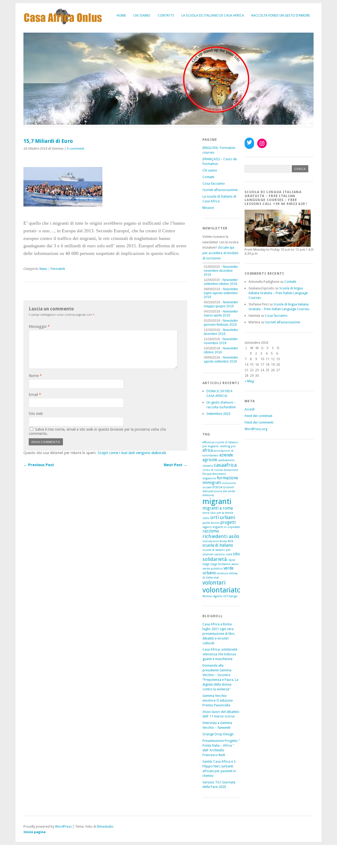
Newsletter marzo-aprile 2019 (221, 313)
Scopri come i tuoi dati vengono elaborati (132, 453)
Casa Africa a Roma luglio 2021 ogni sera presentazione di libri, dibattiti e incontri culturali (218, 633)
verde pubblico (212, 568)
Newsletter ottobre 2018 (221, 350)
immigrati (211, 482)
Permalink (58, 269)
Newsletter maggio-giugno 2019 (221, 304)
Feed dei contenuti (258, 416)
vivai (216, 577)
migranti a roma (217, 508)
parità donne (211, 523)
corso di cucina (212, 470)
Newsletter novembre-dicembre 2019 (221, 270)
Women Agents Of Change (219, 596)
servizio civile (223, 554)
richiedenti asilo (220, 536)
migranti (216, 501)
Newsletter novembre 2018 (221, 341)
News (43, 269)
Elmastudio (105, 826)
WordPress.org (256, 429)
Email (35, 395)
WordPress (63, 826)
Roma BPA (226, 541)
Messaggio (39, 326)
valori (235, 564)
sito (236, 554)
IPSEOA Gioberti (223, 487)
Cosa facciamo (213, 183)
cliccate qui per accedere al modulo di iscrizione (220, 252)
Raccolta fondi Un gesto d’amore (280, 15)
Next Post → (175, 465)
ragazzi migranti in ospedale (221, 527)
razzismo (210, 531)
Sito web (36, 413)
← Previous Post (38, 465)
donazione (231, 470)
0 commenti (75, 148)
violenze (222, 573)
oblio (206, 518)
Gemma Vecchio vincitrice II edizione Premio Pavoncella (217, 700)
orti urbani (222, 517)
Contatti (166, 15)
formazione (227, 478)
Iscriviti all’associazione (219, 190)
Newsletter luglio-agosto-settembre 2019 (221, 293)
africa (207, 450)
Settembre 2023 (218, 414)
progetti (228, 522)
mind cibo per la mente (217, 513)
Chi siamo (141, 15)
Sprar (232, 560)
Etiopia (207, 474)
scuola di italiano (217, 545)
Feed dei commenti (259, 422)
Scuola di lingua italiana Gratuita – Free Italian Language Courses (278, 293)
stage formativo (220, 564)
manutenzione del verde (218, 491)
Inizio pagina (34, 832)
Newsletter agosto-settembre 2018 (221, 359)
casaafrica (225, 465)
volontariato (221, 590)
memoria (208, 495)
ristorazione (210, 541)
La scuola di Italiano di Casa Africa (212, 15)
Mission (208, 208)
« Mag (249, 381)
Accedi (250, 409)
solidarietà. (215, 559)
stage (206, 564)
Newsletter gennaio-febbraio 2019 (221, 322)
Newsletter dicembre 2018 (221, 332)
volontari (214, 582)
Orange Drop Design (218, 734)
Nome (35, 376)
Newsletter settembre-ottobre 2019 (221, 282)
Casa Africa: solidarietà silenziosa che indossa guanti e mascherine (219, 654)
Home (121, 15)
